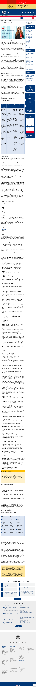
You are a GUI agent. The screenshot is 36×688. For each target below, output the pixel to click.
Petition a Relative (5, 665)
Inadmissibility (22, 621)
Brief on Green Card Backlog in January (11, 613)
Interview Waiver (7, 614)
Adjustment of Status (5, 659)
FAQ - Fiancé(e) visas (29, 36)
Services (5, 22)
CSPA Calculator (29, 648)
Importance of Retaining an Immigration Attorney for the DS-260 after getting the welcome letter (11, 611)
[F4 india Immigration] (21, 12)
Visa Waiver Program (13, 660)
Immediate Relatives (5, 651)
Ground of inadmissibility (8, 621)
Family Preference (5, 654)
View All (19, 626)
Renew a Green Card (29, 57)
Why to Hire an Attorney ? (24, 607)
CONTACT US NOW (30, 131)
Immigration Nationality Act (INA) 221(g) (22, 653)
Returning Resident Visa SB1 (25, 622)
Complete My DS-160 (22, 668)
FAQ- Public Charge (29, 42)
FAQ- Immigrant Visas (29, 47)
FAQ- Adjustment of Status (30, 44)
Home (2, 22)
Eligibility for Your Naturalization (26, 612)
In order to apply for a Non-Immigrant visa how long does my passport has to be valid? (10, 585)
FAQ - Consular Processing (30, 45)
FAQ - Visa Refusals (29, 34)
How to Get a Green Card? (30, 55)
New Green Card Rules (24, 619)
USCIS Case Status (30, 653)
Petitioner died (4, 676)
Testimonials (12, 670)
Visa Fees (11, 650)
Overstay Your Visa (23, 611)
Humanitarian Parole (8, 622)
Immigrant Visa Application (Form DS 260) (5, 668)
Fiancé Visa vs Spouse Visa (8, 619)
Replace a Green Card (29, 69)
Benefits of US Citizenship (30, 83)
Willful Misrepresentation (8, 623)
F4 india (27, 139)
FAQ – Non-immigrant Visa (30, 33)
